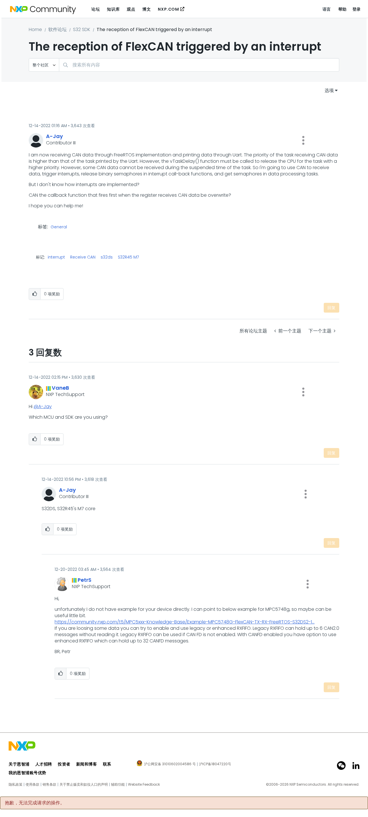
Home (35, 29)
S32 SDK (81, 29)
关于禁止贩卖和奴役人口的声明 (84, 784)
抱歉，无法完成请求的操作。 (35, 803)
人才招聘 (43, 764)
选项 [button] (329, 90)
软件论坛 (57, 29)
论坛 (95, 9)
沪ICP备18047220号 (215, 764)
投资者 (64, 764)
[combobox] (199, 65)
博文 (146, 9)
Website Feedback (144, 784)
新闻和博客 (86, 764)
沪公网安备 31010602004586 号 (170, 764)
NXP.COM (168, 9)
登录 (356, 9)
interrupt (56, 257)
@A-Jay (43, 406)
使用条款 (32, 784)
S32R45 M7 (128, 257)
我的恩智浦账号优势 (27, 773)
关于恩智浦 (19, 764)
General (59, 227)
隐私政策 (15, 784)
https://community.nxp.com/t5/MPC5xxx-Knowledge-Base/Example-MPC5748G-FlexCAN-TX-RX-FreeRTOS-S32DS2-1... (185, 622)
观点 (131, 9)
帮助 (342, 9)
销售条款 (49, 784)
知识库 (113, 9)
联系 (107, 764)
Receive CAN (82, 257)
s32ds (107, 257)
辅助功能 (118, 784)
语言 (327, 9)
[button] (303, 140)
